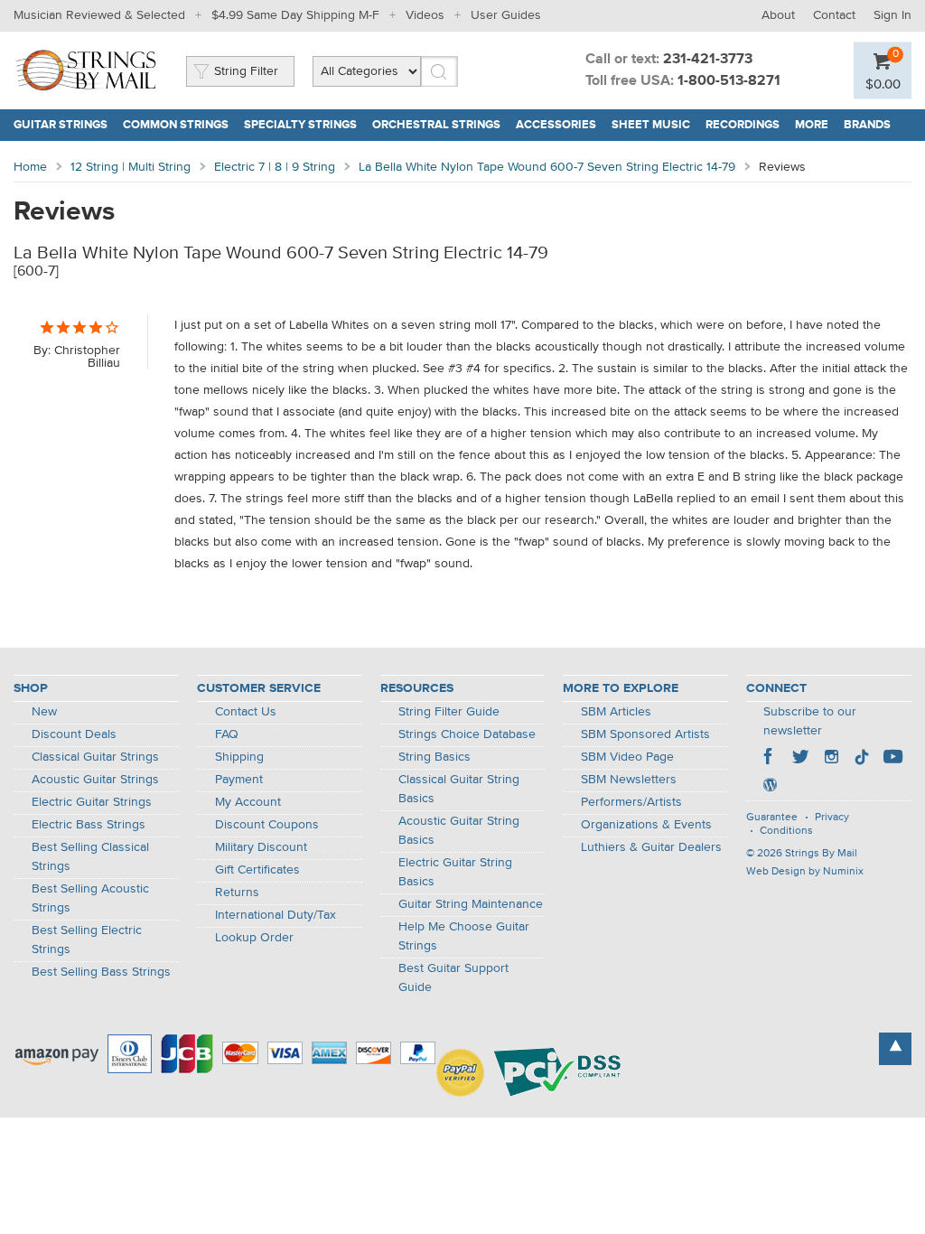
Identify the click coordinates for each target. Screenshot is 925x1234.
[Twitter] (800, 759)
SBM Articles (616, 712)
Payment (239, 779)
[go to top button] (895, 1049)
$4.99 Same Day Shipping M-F (295, 15)
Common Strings (176, 125)
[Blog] (769, 787)
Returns (237, 892)
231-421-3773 (707, 59)
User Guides (506, 15)
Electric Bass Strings (88, 824)
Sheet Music (651, 125)
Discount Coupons (267, 824)
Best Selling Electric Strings (87, 940)
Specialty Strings (300, 125)
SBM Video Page (627, 757)
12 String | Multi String (130, 167)
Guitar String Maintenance (470, 904)
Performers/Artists (631, 802)
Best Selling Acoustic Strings (90, 898)
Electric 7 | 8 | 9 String (274, 167)
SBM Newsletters (629, 779)
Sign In (892, 15)
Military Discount (261, 847)
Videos (425, 15)
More (811, 125)
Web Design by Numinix (805, 871)
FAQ (226, 734)
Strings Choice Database (467, 734)
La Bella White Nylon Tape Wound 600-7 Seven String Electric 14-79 (547, 167)
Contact (834, 15)
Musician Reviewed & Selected (99, 15)
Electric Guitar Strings (92, 802)
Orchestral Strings (436, 125)
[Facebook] (769, 759)
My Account (248, 802)
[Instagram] (831, 759)
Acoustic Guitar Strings (95, 779)
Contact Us (245, 712)
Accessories (556, 125)
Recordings (742, 125)
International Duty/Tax (275, 915)
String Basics (434, 757)
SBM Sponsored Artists (645, 734)
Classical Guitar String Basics (458, 789)
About (778, 15)
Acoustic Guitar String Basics (458, 830)
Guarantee (772, 817)
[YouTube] (892, 759)
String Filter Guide (449, 712)
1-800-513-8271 (728, 81)
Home (30, 167)
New (44, 712)
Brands (867, 125)
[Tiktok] (861, 759)
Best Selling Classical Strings (90, 857)
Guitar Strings (60, 125)
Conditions (786, 831)
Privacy (832, 817)
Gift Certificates (257, 870)
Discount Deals (74, 734)
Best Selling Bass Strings (101, 972)
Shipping (239, 757)
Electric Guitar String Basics (455, 872)
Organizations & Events (646, 824)
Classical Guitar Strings (95, 757)
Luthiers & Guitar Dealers (651, 847)
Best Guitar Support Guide (453, 978)
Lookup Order (254, 937)
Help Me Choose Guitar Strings (463, 936)
